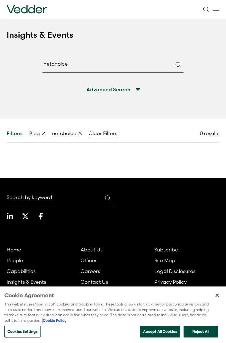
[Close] (217, 295)
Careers (90, 271)
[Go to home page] (27, 9)
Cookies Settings (22, 331)
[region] (113, 314)
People (15, 260)
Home (14, 249)
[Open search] (206, 9)
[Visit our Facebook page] (40, 216)
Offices (88, 260)
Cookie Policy (54, 320)
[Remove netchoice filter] (80, 133)
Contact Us (94, 282)
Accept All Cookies (160, 331)
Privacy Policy (170, 282)
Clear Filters (102, 133)
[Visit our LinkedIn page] (10, 216)
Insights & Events (26, 282)
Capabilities (21, 271)
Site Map (164, 260)
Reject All (200, 331)
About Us (91, 249)
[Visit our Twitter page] (25, 216)
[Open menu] (216, 9)
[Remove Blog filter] (43, 133)
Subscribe (166, 249)
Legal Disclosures (174, 271)
